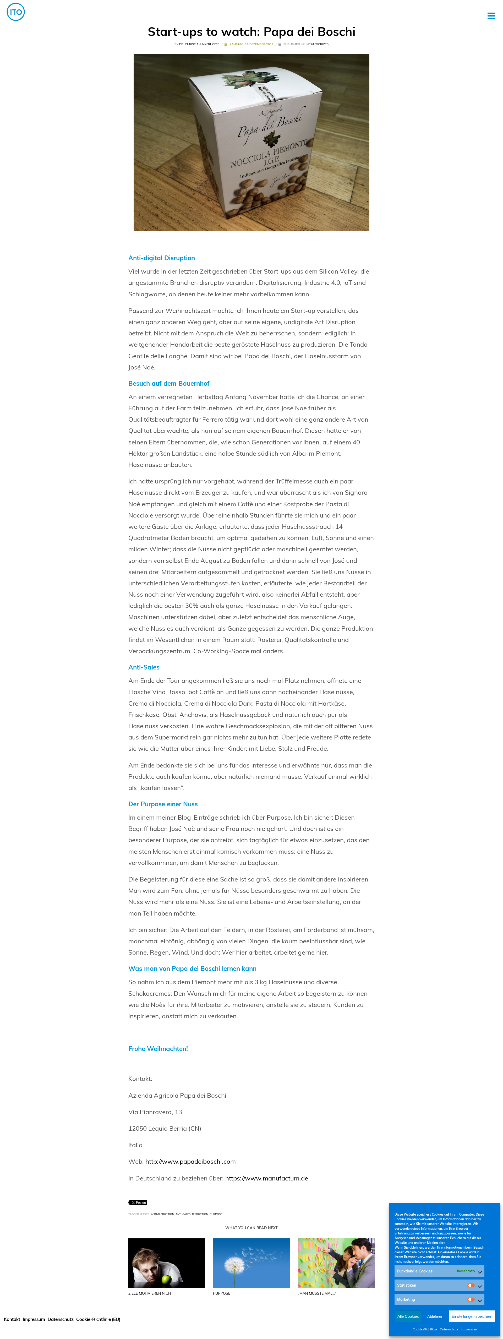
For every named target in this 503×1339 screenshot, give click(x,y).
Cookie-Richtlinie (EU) (98, 1319)
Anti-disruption (162, 1214)
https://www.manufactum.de (266, 1178)
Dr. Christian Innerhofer (199, 44)
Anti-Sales (183, 1214)
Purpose (216, 1214)
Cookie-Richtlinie (425, 1329)
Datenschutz (449, 1329)
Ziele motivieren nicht (150, 1293)
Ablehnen (435, 1316)
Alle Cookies (408, 1316)
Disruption (200, 1214)
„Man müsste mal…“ (317, 1293)
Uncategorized (316, 44)
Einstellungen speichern (472, 1316)
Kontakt (12, 1319)
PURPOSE (221, 1293)
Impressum (469, 1329)
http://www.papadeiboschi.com (190, 1161)
